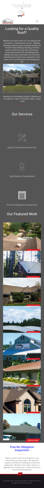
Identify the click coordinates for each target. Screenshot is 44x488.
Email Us (21, 11)
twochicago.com (26, 483)
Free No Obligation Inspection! (22, 448)
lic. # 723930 (21, 12)
